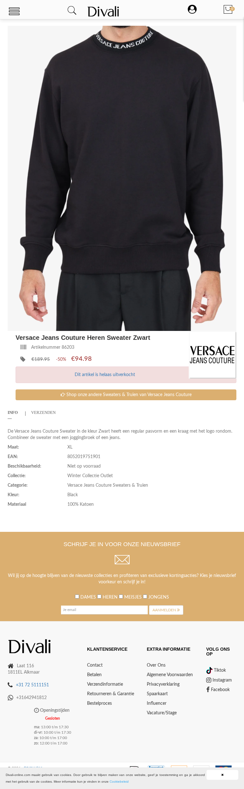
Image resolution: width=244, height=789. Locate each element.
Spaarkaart (157, 694)
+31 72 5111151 (32, 685)
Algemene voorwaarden (170, 675)
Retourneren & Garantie (110, 694)
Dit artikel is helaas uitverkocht (105, 375)
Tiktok (219, 670)
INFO (13, 412)
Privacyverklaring (163, 684)
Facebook (220, 690)
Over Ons (156, 665)
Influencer (156, 703)
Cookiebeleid (119, 781)
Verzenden (43, 412)
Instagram (221, 680)
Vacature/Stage (162, 713)
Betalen (94, 675)
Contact (95, 665)
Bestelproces (99, 703)
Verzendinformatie (105, 684)
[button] (231, 31)
